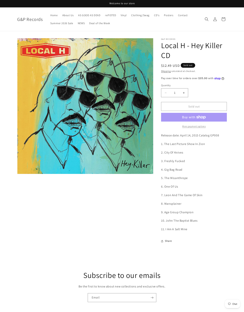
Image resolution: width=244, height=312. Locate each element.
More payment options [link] (194, 126)
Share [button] (168, 241)
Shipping (166, 71)
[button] (206, 19)
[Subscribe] (152, 297)
